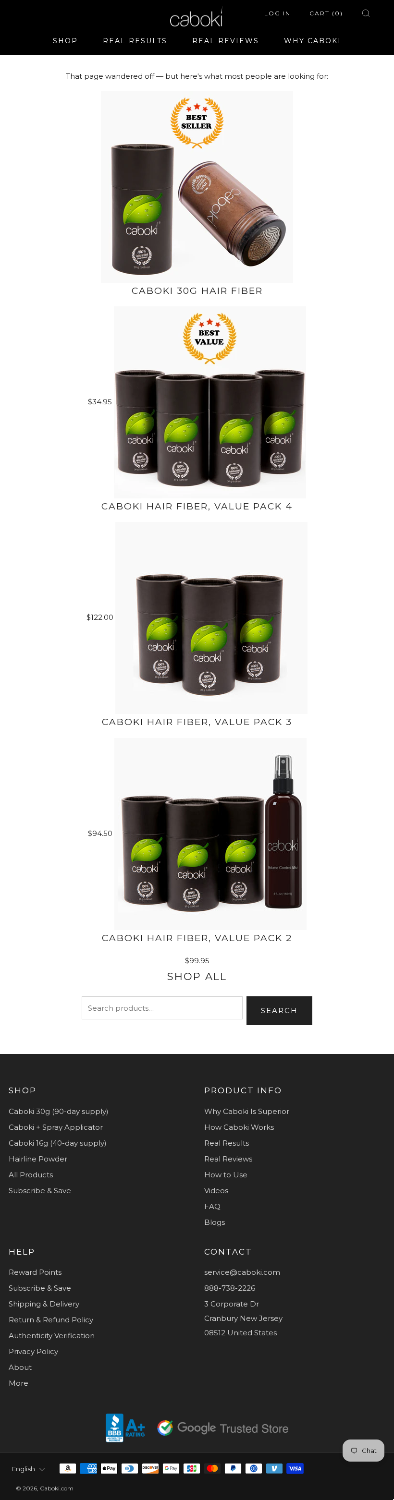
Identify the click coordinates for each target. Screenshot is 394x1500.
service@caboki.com (242, 1272)
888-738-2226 (229, 1288)
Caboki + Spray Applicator (56, 1127)
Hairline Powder (38, 1158)
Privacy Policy (33, 1351)
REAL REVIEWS (225, 40)
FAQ (212, 1206)
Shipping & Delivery (44, 1303)
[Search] (366, 13)
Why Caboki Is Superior (246, 1111)
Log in (277, 13)
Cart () (326, 13)
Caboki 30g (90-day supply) (59, 1111)
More (18, 1383)
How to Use (225, 1174)
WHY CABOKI (312, 40)
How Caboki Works (239, 1127)
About (20, 1367)
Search (279, 1010)
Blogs (214, 1222)
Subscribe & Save (40, 1190)
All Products (31, 1174)
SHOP (65, 40)
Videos (216, 1190)
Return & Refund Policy (51, 1319)
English (23, 1469)
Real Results (226, 1143)
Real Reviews (228, 1158)
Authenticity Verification (52, 1335)
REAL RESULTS (135, 40)
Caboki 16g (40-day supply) (58, 1143)
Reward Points (35, 1272)
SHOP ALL (197, 976)
